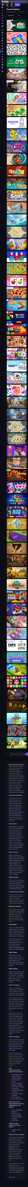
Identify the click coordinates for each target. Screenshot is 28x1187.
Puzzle (13, 6)
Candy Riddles (13, 864)
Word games (13, 827)
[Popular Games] (2, 15)
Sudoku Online (16, 1130)
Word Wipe (20, 844)
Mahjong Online (19, 887)
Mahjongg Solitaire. (16, 889)
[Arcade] (2, 35)
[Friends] (2, 4)
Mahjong (11, 1148)
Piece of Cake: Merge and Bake (17, 1077)
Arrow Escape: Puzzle (16, 1080)
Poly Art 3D (16, 1000)
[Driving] (2, 46)
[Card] (2, 40)
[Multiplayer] (2, 23)
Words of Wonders (14, 839)
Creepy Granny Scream (14, 1026)
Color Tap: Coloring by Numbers (17, 1087)
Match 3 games (13, 855)
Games (8, 6)
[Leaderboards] (2, 26)
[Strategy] (2, 62)
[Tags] (2, 71)
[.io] (2, 48)
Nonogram (12, 1050)
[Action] (2, 30)
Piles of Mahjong (17, 1083)
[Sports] (2, 59)
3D (18, 995)
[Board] (2, 38)
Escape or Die (18, 1016)
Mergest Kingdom (14, 860)
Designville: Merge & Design (17, 1091)
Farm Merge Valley (17, 1099)
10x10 (21, 962)
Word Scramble (17, 847)
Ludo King (12, 936)
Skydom (14, 1112)
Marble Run (18, 815)
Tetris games (13, 960)
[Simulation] (2, 56)
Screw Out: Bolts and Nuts (17, 1094)
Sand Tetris (12, 964)
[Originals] (2, 20)
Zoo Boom (12, 867)
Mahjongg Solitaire (17, 1075)
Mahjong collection (14, 884)
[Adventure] (2, 32)
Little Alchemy (18, 812)
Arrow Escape (16, 1097)
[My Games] (7, 4)
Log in (17, 5)
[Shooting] (2, 54)
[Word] (2, 67)
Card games (12, 929)
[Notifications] (11, 4)
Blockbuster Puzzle (16, 965)
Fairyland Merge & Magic (15, 870)
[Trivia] (2, 64)
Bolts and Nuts (13, 1047)
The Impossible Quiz (15, 1045)
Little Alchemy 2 (16, 814)
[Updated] (2, 18)
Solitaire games (13, 942)
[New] (2, 12)
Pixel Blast (15, 1120)
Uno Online (20, 936)
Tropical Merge (13, 874)
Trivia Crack (16, 1048)
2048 (16, 916)
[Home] (2, 7)
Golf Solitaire (20, 949)
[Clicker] (2, 43)
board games (19, 973)
